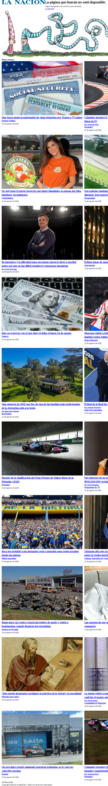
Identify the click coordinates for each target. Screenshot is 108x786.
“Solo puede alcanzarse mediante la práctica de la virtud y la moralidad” (42, 693)
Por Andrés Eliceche (92, 407)
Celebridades (7, 198)
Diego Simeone (91, 340)
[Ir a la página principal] (23, 4)
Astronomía (89, 266)
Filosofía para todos (10, 697)
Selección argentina (93, 410)
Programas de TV (92, 488)
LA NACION (49, 9)
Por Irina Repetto (91, 485)
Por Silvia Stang (91, 700)
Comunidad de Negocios (95, 703)
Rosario (5, 774)
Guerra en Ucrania (10, 630)
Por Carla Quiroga (9, 269)
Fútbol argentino (9, 559)
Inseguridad (89, 198)
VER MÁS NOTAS (7, 782)
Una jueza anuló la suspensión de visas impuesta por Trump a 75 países (42, 117)
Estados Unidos (8, 121)
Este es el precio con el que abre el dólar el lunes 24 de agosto (36, 333)
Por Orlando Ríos (91, 124)
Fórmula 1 (88, 127)
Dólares (5, 337)
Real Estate (6, 414)
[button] (42, 88)
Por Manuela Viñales (10, 411)
